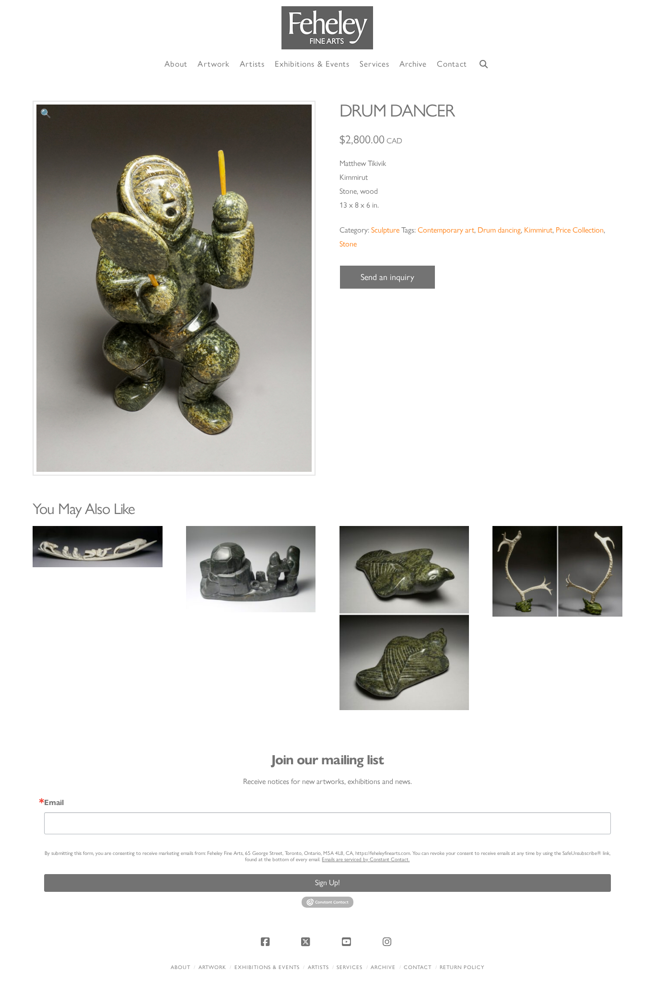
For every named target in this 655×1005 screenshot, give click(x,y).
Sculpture (385, 229)
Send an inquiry (387, 277)
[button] (46, 114)
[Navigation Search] (484, 64)
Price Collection (580, 229)
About (180, 967)
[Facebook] (267, 942)
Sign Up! (327, 882)
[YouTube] (348, 942)
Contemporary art (446, 229)
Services (350, 967)
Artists (318, 967)
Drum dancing (499, 229)
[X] (307, 942)
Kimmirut (538, 229)
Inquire (97, 546)
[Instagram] (388, 942)
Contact (418, 967)
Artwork (212, 967)
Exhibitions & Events (267, 967)
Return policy (462, 967)
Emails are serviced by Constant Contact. (365, 859)
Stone (348, 243)
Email (54, 802)
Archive (383, 967)
